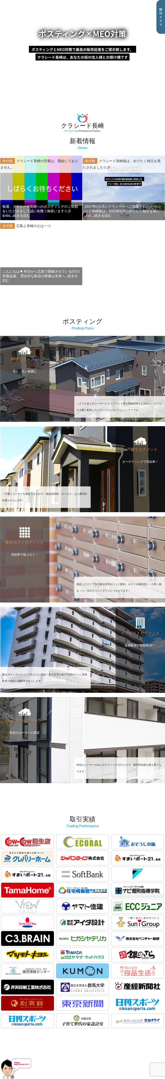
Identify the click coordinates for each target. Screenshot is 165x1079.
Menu (160, 18)
